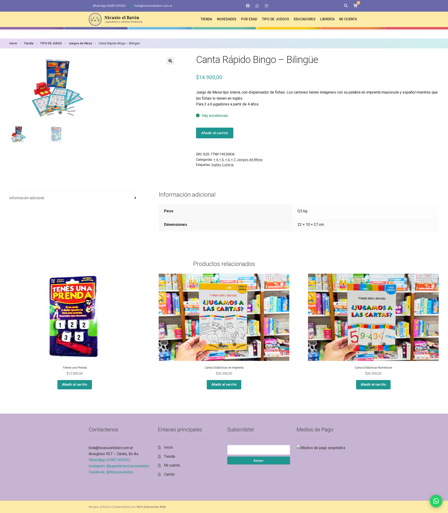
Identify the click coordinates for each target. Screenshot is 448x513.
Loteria (228, 165)
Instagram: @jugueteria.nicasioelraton (119, 466)
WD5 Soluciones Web (151, 507)
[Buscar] (346, 6)
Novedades (227, 19)
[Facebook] (248, 6)
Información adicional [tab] (26, 198)
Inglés (216, 165)
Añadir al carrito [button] (74, 384)
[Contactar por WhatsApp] (436, 501)
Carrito (169, 474)
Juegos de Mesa (80, 43)
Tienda (206, 19)
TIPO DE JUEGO (51, 43)
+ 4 (216, 159)
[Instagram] (266, 6)
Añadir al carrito (214, 132)
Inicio (13, 43)
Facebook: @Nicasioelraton (111, 472)
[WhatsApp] (257, 6)
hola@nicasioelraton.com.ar (153, 5)
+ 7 (233, 159)
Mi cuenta (348, 19)
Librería (327, 19)
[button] (170, 61)
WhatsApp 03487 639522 (109, 5)
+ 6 (227, 159)
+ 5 (221, 159)
